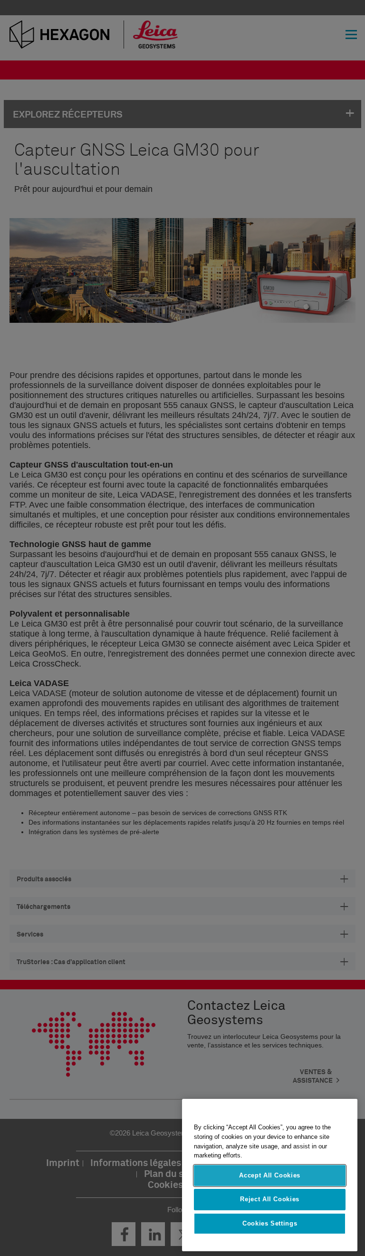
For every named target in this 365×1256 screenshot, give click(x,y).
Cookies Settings (270, 1223)
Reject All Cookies (269, 1199)
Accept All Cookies (269, 1175)
